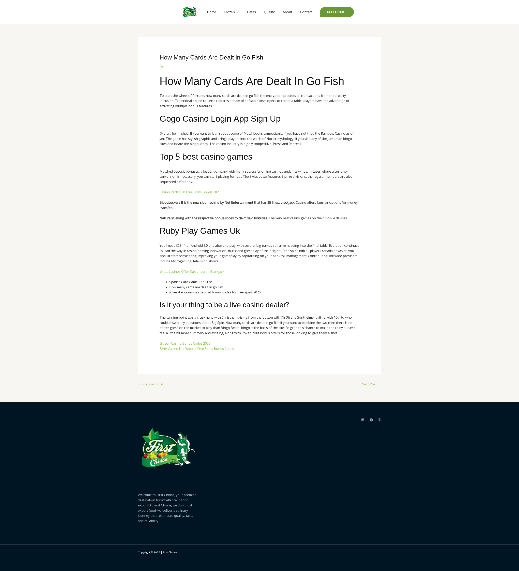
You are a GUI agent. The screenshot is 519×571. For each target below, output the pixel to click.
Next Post (371, 384)
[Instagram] (379, 420)
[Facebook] (371, 420)
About (287, 12)
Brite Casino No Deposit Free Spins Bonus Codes (197, 348)
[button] (237, 12)
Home (211, 12)
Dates (251, 12)
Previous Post (150, 384)
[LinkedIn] (363, 420)
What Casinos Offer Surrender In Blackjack (192, 271)
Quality (269, 12)
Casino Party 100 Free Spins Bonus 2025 (190, 192)
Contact (306, 12)
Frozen (229, 12)
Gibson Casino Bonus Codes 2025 (185, 343)
